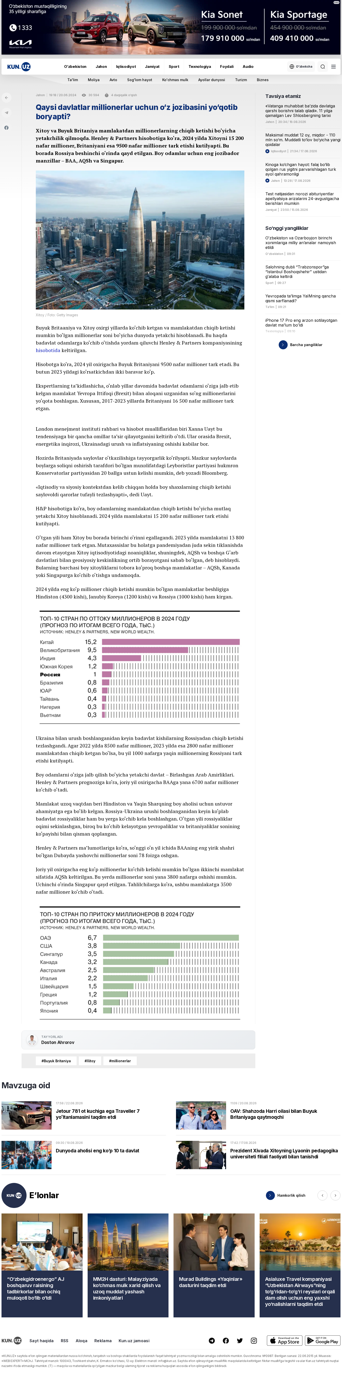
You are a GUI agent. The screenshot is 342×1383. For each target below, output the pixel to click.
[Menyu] (333, 67)
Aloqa (82, 1340)
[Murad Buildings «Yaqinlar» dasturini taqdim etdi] (214, 1265)
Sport (174, 66)
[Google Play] (322, 1340)
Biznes (263, 80)
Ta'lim (72, 80)
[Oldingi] (322, 1195)
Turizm (241, 80)
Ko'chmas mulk (175, 80)
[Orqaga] (7, 98)
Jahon (101, 66)
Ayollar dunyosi (211, 80)
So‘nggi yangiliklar (286, 228)
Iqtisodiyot (126, 66)
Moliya (94, 80)
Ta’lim (269, 307)
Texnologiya (200, 66)
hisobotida (48, 350)
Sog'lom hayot (139, 80)
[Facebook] (7, 128)
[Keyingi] (335, 1195)
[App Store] (284, 1340)
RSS (65, 1340)
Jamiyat (152, 66)
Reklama (103, 1340)
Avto (113, 80)
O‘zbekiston (75, 66)
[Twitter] (240, 1341)
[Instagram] (254, 1341)
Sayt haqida (42, 1340)
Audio (248, 66)
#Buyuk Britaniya (56, 1061)
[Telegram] (7, 113)
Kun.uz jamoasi (134, 1340)
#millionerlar (120, 1061)
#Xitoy (90, 1061)
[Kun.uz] (19, 66)
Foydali (226, 66)
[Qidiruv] (322, 66)
